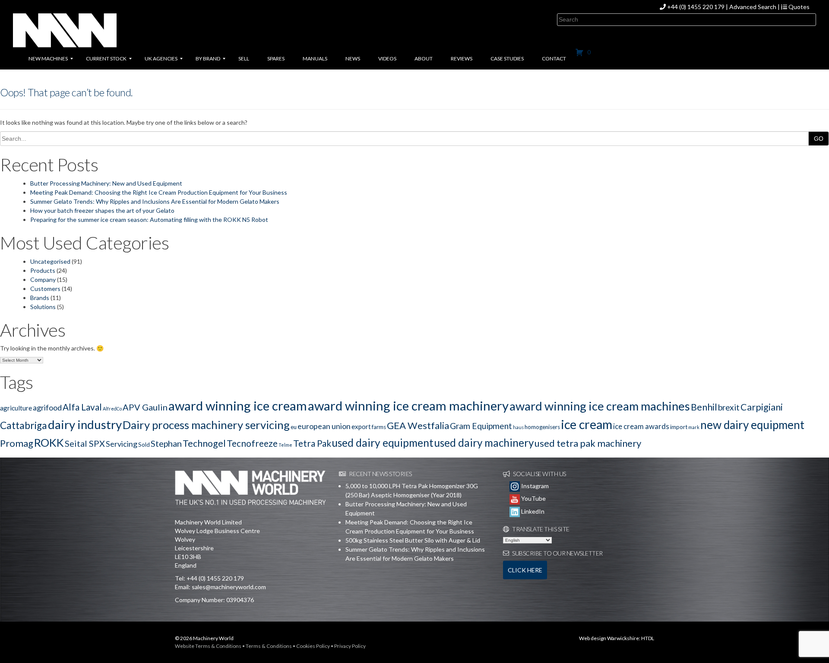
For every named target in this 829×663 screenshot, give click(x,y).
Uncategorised (50, 261)
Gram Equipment (481, 426)
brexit (729, 407)
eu (294, 426)
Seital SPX (85, 443)
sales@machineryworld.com (229, 586)
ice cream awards (641, 426)
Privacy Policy (350, 646)
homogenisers (542, 426)
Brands (39, 297)
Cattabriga (23, 425)
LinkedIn (532, 511)
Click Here (525, 570)
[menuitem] (48, 58)
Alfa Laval (82, 407)
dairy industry (85, 424)
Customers (45, 288)
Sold (144, 444)
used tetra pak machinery (588, 443)
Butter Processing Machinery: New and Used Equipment (106, 183)
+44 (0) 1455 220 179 (696, 6)
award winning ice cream (237, 405)
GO (818, 138)
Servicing (121, 443)
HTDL (647, 638)
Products (42, 270)
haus (518, 427)
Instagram (534, 485)
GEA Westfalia (418, 425)
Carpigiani (761, 407)
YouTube (533, 498)
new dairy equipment (752, 425)
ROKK (49, 442)
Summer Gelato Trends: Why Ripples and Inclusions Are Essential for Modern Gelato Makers (154, 201)
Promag (16, 443)
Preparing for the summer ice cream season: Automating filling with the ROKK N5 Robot (149, 219)
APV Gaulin (145, 407)
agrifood (47, 407)
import (678, 426)
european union (324, 426)
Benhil (704, 407)
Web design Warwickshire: (609, 638)
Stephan (166, 443)
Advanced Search (752, 6)
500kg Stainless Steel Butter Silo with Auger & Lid (412, 540)
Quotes (798, 6)
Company (43, 279)
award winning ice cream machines (599, 406)
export (361, 426)
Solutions (43, 306)
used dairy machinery (484, 442)
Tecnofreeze (252, 443)
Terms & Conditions (269, 646)
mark (693, 427)
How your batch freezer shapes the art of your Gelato (102, 210)
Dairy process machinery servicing (206, 424)
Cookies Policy (313, 646)
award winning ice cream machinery (408, 405)
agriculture (16, 408)
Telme (285, 445)
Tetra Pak (312, 443)
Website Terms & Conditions (208, 646)
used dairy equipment (382, 442)
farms (379, 426)
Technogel (204, 443)
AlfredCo (112, 408)
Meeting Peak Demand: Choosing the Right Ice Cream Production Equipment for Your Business (158, 192)
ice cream (586, 424)
